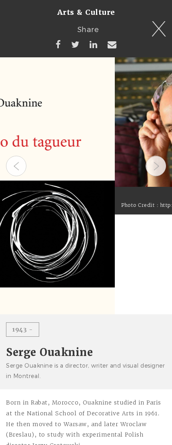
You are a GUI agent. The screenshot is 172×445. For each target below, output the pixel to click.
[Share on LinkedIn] (94, 44)
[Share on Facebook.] (58, 44)
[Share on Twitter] (75, 44)
